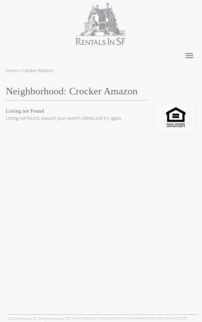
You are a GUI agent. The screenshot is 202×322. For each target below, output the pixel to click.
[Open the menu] (189, 56)
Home (12, 70)
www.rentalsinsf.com (139, 318)
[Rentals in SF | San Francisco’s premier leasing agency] (101, 24)
